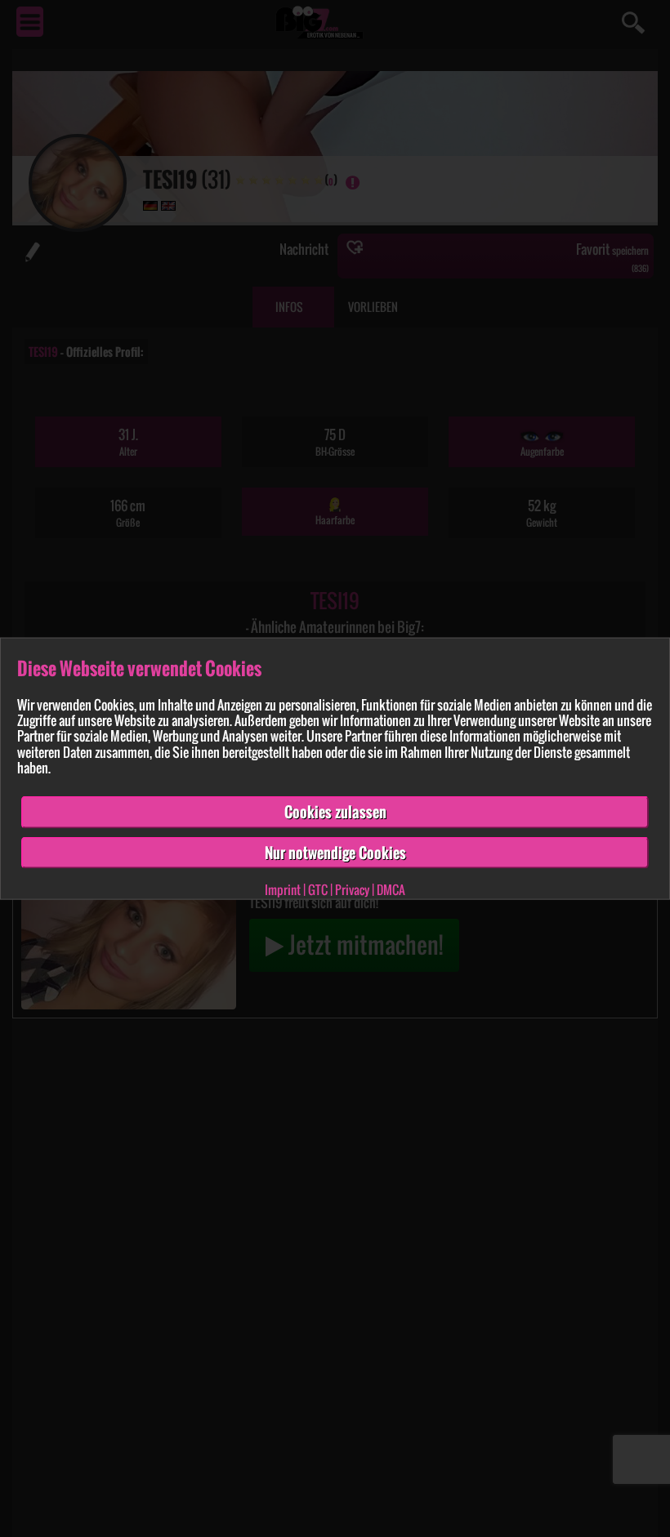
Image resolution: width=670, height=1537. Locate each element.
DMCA (391, 889)
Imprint (283, 889)
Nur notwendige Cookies (335, 851)
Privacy (352, 889)
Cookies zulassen (335, 811)
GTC (318, 889)
